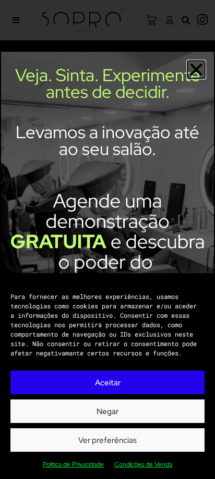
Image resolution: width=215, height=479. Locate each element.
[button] (196, 69)
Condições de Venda (143, 464)
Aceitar (108, 382)
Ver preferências (107, 440)
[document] (107, 239)
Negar (107, 411)
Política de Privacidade (73, 464)
